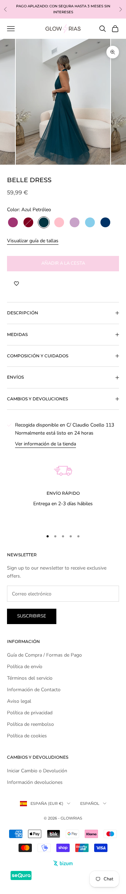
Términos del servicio (29, 678)
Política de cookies (27, 735)
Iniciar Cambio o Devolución (37, 770)
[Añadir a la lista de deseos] (16, 284)
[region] (63, 486)
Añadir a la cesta (63, 263)
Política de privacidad (29, 712)
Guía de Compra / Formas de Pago (44, 655)
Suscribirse (31, 616)
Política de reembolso (30, 724)
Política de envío (24, 666)
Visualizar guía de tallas (32, 240)
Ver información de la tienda (45, 444)
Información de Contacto (34, 689)
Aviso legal (19, 701)
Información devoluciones (35, 782)
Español (89, 803)
